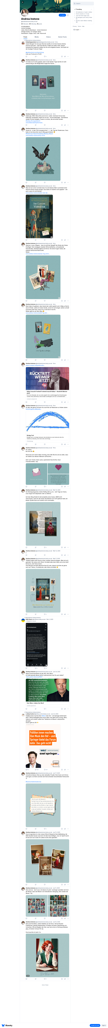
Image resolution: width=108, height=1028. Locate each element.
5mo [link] (54, 363)
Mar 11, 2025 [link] (56, 558)
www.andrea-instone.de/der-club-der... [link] (37, 193)
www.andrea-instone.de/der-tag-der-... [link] (37, 313)
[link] (24, 24)
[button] (22, 2)
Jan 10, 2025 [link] (56, 922)
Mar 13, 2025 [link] (56, 490)
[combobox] (84, 3)
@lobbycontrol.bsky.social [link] (42, 714)
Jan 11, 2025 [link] (56, 888)
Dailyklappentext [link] (31, 42)
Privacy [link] (75, 26)
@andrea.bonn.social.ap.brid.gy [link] (35, 52)
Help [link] (83, 26)
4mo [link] (54, 60)
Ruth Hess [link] (29, 619)
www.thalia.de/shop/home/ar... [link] (34, 122)
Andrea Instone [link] (31, 60)
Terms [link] (79, 26)
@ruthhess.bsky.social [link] (38, 619)
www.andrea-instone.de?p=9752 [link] (35, 135)
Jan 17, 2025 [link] (56, 773)
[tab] (25, 37)
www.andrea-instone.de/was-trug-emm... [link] (38, 254)
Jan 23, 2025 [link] (54, 714)
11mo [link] (54, 447)
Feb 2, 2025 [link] (49, 619)
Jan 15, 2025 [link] (56, 832)
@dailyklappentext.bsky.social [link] (45, 42)
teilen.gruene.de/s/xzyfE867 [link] (34, 677)
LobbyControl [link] (30, 714)
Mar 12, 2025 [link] (56, 551)
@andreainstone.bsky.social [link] (44, 60)
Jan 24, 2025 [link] (56, 671)
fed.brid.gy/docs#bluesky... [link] (34, 409)
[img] (45, 6)
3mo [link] (56, 42)
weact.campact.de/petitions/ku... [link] (35, 365)
